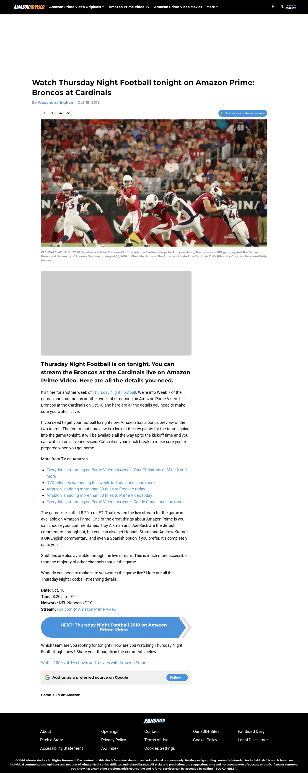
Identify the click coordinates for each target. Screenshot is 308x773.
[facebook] (273, 6)
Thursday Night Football (114, 392)
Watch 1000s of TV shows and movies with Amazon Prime (93, 662)
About (45, 731)
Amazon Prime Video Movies (178, 7)
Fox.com (64, 609)
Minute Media (35, 760)
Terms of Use (156, 739)
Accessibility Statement (61, 748)
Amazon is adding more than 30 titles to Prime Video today (99, 495)
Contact (151, 731)
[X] (282, 6)
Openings (109, 731)
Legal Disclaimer (253, 739)
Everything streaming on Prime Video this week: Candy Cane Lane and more (115, 501)
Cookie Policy (205, 739)
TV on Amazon (68, 695)
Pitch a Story (51, 739)
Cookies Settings (159, 748)
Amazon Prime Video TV (129, 7)
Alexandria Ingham (56, 102)
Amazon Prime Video (97, 609)
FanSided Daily (251, 731)
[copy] (69, 113)
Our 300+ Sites (206, 731)
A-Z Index (110, 748)
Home (46, 695)
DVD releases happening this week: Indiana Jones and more (101, 482)
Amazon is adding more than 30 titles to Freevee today (96, 489)
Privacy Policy (113, 739)
